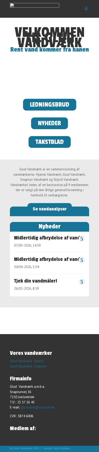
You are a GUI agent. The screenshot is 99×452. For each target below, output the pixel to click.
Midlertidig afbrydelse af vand (47, 238)
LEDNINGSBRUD (49, 104)
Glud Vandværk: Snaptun (28, 366)
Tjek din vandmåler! (35, 281)
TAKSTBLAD (49, 142)
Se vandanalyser (50, 209)
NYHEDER (49, 123)
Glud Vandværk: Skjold (26, 361)
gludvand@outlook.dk (37, 407)
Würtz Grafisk (62, 448)
